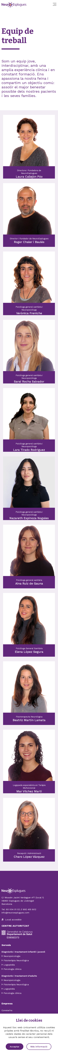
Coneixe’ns (7, 1010)
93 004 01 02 (13, 909)
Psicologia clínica (12, 969)
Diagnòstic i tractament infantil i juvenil (24, 952)
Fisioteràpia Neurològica (16, 960)
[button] (14, 1046)
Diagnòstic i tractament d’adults (19, 976)
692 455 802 (29, 909)
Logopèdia (9, 964)
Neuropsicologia (12, 956)
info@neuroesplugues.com (15, 912)
